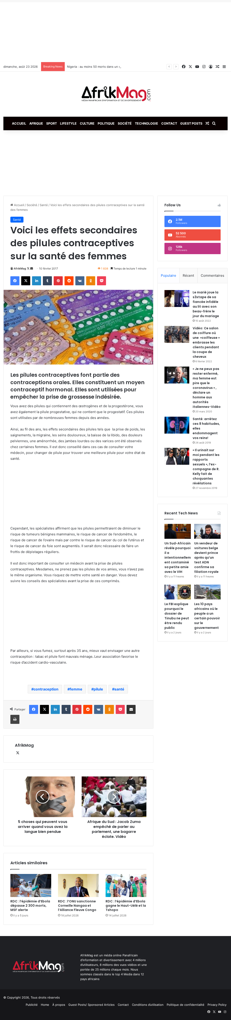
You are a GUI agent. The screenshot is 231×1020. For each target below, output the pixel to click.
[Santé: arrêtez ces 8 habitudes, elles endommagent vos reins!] (176, 425)
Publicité (32, 1004)
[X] (17, 753)
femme (76, 689)
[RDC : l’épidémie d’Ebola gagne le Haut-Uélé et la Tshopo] (126, 885)
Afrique (36, 123)
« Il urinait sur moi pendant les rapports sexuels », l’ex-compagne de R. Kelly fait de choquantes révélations (206, 467)
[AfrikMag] (115, 94)
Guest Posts (191, 123)
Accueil (19, 123)
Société (125, 123)
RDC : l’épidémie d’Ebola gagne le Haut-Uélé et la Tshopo (126, 905)
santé (119, 689)
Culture (87, 123)
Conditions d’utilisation (148, 1004)
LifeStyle (68, 123)
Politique (106, 123)
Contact (169, 123)
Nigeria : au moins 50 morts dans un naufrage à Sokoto (106, 66)
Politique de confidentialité (185, 1004)
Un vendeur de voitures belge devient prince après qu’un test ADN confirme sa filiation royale (206, 557)
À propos (58, 1004)
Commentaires (212, 275)
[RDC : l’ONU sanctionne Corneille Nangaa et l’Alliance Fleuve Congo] (78, 885)
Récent (188, 275)
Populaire (168, 275)
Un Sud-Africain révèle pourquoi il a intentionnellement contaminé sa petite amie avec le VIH (177, 557)
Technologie (146, 123)
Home (45, 1004)
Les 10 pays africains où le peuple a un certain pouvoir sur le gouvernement (207, 616)
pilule (98, 689)
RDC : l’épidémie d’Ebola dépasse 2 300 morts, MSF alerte (30, 905)
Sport (51, 123)
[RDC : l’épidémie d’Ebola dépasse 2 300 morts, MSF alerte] (30, 885)
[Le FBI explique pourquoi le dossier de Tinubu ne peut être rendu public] (177, 592)
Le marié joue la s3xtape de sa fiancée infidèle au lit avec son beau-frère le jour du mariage (206, 304)
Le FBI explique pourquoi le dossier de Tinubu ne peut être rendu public (176, 616)
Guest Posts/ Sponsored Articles (91, 1004)
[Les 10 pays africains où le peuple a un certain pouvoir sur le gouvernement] (207, 592)
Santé (44, 205)
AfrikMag (20, 268)
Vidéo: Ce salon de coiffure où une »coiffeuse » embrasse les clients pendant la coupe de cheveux (206, 342)
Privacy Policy (217, 1004)
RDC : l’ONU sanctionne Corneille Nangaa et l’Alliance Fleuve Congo (77, 905)
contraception (46, 689)
